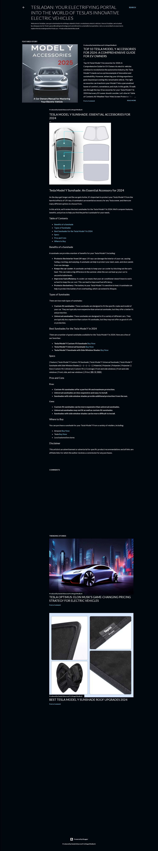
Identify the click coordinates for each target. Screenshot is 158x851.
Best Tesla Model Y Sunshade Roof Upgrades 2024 (88, 699)
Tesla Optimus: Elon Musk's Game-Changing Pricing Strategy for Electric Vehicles (90, 598)
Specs (56, 234)
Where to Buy (60, 241)
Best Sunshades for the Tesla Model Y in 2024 (73, 231)
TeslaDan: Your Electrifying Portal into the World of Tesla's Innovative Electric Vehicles (75, 12)
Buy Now (91, 343)
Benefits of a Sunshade (63, 224)
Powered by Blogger (81, 839)
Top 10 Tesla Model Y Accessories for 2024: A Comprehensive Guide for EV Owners (109, 52)
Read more (131, 100)
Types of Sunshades (62, 228)
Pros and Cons (60, 238)
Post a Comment (89, 101)
